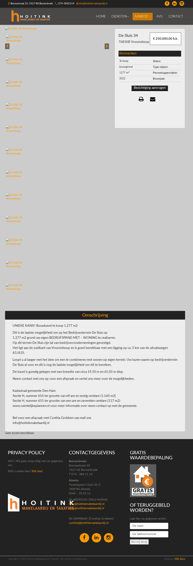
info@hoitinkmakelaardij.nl (93, 3)
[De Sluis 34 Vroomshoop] (21, 28)
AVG (159, 16)
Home (101, 16)
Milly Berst (180, 559)
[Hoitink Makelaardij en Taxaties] (31, 16)
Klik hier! (37, 471)
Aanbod (141, 16)
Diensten (119, 16)
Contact (175, 16)
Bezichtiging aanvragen (150, 87)
